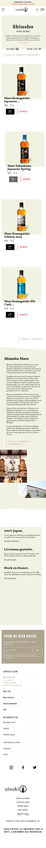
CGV (4, 709)
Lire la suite (23, 43)
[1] (42, 9)
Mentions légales (23, 805)
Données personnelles (23, 798)
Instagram (11, 767)
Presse (5, 754)
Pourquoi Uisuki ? (11, 541)
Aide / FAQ (7, 691)
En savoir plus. (10, 559)
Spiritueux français (23, 813)
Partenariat (6, 748)
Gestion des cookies (23, 802)
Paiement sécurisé (9, 734)
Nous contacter (8, 697)
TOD (38, 820)
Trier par (32, 49)
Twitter (34, 767)
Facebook (23, 767)
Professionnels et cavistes (11, 742)
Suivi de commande (10, 703)
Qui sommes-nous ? (9, 722)
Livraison (6, 728)
